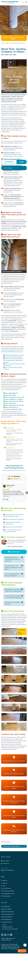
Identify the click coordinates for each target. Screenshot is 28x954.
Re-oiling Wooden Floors (7, 914)
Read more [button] (6, 496)
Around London (14, 948)
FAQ (3, 885)
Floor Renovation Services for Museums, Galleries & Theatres (13, 398)
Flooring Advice (6, 896)
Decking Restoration (6, 919)
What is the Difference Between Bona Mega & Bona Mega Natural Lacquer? (13, 360)
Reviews (4, 883)
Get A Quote (5, 860)
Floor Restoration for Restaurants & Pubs (10, 394)
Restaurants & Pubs (7, 927)
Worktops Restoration (6, 917)
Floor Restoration (5, 906)
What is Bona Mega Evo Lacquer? (14, 355)
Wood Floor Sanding (14, 351)
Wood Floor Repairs (6, 909)
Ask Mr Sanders (14, 552)
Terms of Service (6, 888)
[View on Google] (4, 486)
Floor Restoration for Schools (14, 405)
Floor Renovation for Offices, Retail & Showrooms (13, 402)
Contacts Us (5, 863)
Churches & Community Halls (10, 929)
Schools (4, 925)
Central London (5, 944)
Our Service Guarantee (8, 891)
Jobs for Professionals (8, 870)
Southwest (4, 947)
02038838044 (9, 162)
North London (13, 944)
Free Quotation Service (8, 893)
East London (17, 947)
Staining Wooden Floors (7, 911)
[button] (26, 2)
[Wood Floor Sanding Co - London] (10, 2)
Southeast (10, 947)
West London (15, 945)
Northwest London (6, 945)
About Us (4, 880)
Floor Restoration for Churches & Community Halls (12, 408)
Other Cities (4, 948)
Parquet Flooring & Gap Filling (13, 357)
